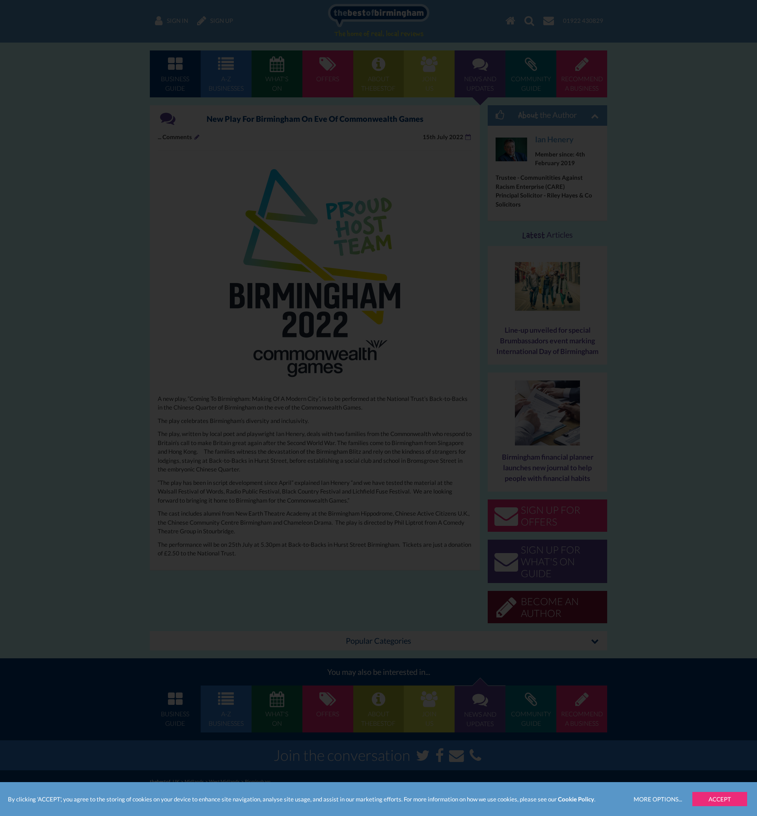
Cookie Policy (576, 799)
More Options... (658, 799)
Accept (720, 799)
